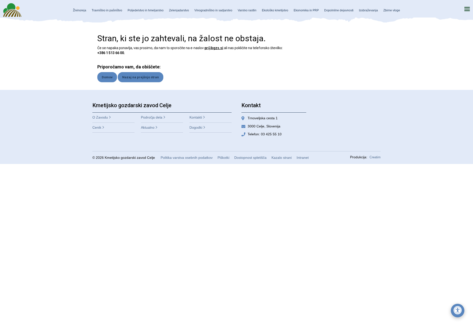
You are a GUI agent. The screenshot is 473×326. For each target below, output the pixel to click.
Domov (107, 77)
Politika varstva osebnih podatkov (187, 158)
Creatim (375, 157)
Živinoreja (79, 10)
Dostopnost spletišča (250, 158)
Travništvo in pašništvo (107, 10)
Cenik (96, 127)
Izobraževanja (368, 10)
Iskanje (455, 9)
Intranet (303, 158)
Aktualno (147, 127)
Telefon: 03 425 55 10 (265, 134)
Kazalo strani (281, 158)
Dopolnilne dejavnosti (339, 10)
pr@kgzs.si (213, 48)
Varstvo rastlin (247, 10)
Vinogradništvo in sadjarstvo (213, 10)
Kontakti (195, 117)
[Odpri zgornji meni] (467, 9)
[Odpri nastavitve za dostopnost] (457, 310)
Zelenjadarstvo (179, 10)
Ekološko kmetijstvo (275, 10)
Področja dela (151, 117)
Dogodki (195, 127)
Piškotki (223, 158)
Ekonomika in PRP (306, 10)
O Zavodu (100, 117)
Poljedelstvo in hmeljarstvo (146, 10)
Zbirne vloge (391, 10)
